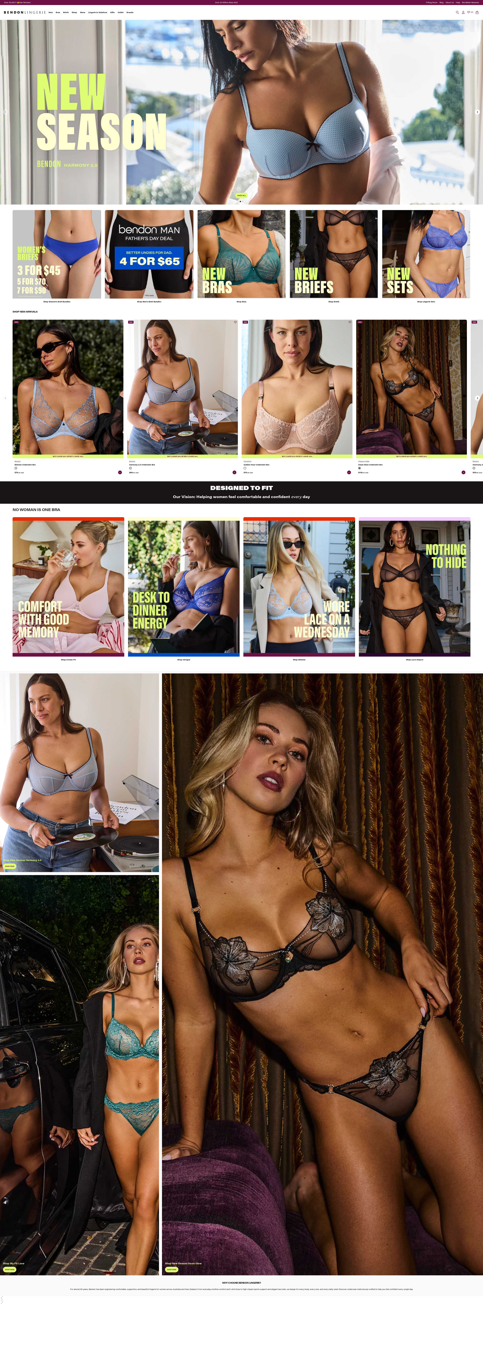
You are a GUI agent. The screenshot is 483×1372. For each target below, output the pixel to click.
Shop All (241, 195)
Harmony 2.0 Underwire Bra (142, 465)
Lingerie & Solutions (97, 12)
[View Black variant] (359, 468)
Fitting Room (431, 2)
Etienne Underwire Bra (25, 465)
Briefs (66, 12)
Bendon (18, 461)
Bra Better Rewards (470, 2)
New (51, 12)
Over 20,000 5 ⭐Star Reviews (17, 2)
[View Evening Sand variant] (245, 468)
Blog (441, 2)
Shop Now (171, 1270)
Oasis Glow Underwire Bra (370, 465)
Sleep (74, 12)
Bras (58, 12)
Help (458, 2)
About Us (450, 2)
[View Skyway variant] (16, 468)
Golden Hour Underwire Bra (256, 465)
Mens (82, 12)
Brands (130, 12)
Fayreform (247, 461)
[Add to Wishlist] (121, 322)
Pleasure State (363, 461)
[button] (477, 398)
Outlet (121, 12)
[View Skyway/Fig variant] (130, 468)
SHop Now (9, 1270)
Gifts (112, 12)
